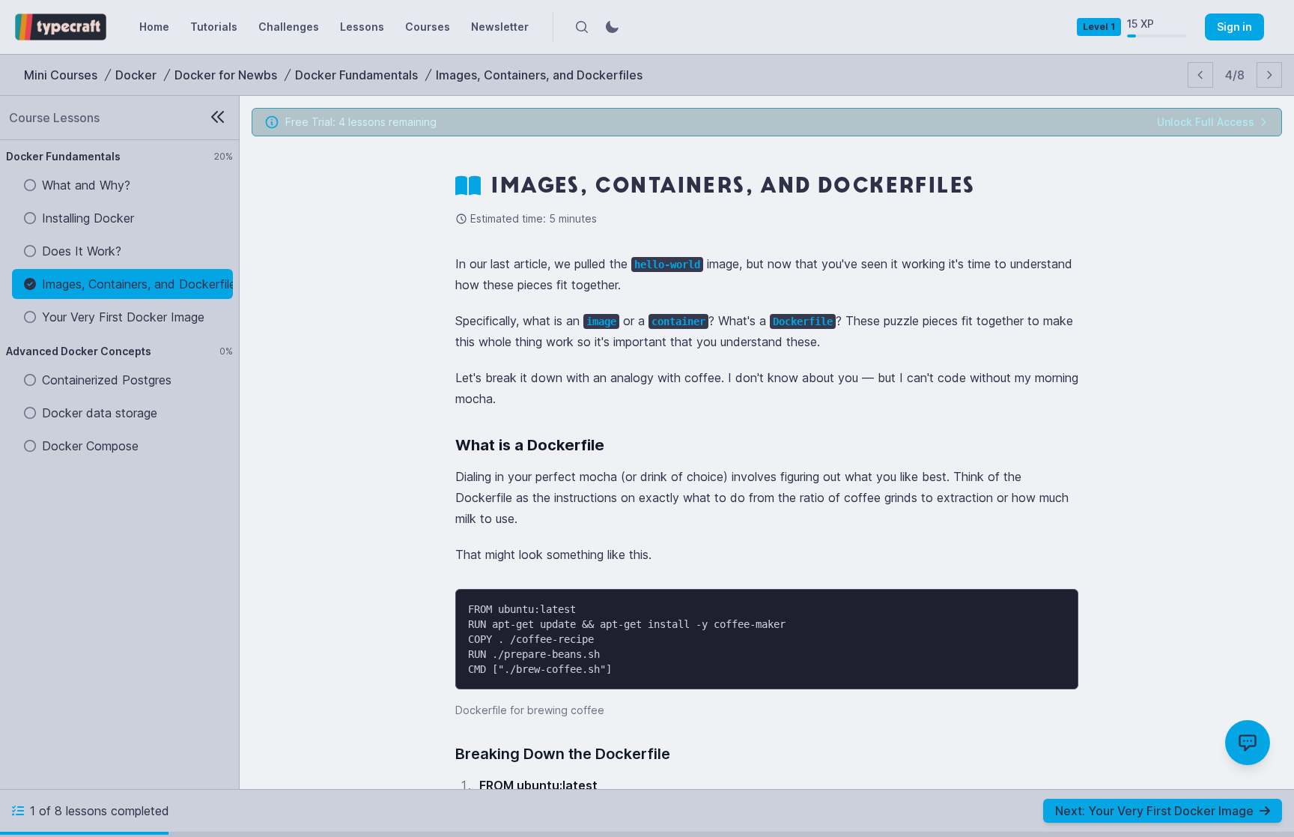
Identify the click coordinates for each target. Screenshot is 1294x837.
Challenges (288, 26)
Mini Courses (60, 74)
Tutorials (213, 26)
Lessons (362, 26)
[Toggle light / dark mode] (611, 26)
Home (154, 26)
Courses (427, 26)
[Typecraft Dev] (60, 26)
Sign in (1234, 26)
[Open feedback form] (1247, 742)
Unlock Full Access (1205, 121)
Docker (136, 74)
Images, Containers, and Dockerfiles (539, 74)
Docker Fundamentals (356, 74)
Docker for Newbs (225, 74)
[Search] (581, 26)
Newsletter (500, 26)
